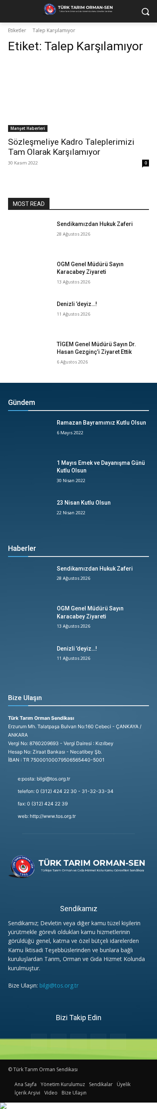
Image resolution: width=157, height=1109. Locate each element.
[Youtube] (118, 1041)
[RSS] (78, 1041)
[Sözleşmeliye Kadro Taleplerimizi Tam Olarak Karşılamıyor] (78, 97)
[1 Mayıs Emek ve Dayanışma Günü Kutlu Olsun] (29, 474)
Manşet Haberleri (27, 128)
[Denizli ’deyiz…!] (29, 315)
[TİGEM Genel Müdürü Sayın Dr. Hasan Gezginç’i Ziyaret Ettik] (29, 355)
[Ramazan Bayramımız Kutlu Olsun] (29, 434)
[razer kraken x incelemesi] (78, 1106)
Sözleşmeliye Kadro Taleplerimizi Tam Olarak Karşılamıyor (71, 147)
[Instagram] (58, 1041)
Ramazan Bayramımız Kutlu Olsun (101, 422)
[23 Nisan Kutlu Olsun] (29, 514)
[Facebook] (39, 1041)
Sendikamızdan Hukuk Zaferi (95, 224)
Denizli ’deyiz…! (77, 304)
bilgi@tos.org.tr (58, 985)
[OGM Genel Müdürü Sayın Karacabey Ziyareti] (29, 275)
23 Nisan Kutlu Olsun (84, 502)
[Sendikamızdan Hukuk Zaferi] (29, 235)
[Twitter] (98, 1041)
